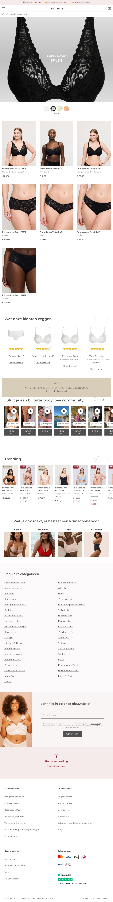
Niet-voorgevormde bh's (71, 604)
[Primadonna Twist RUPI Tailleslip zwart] (19, 270)
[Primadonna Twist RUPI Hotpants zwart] (19, 207)
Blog (60, 829)
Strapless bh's (65, 626)
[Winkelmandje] (109, 8)
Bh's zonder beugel (15, 626)
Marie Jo (9, 676)
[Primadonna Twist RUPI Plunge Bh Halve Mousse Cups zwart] (19, 143)
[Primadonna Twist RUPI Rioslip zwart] (94, 207)
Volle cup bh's (65, 599)
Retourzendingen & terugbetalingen (21, 829)
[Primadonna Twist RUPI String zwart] (57, 207)
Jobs (6, 872)
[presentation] (97, 319)
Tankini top (64, 654)
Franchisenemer (12, 879)
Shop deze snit (16, 362)
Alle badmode (12, 648)
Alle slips (9, 593)
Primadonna (11, 665)
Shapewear (10, 599)
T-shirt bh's (64, 610)
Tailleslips (63, 637)
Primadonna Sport (68, 670)
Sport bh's (10, 632)
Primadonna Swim (14, 670)
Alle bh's (62, 588)
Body (61, 593)
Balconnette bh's (13, 615)
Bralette (8, 610)
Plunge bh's (64, 621)
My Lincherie (10, 859)
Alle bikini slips (12, 659)
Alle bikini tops (66, 648)
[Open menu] (4, 8)
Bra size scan (64, 816)
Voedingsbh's (65, 632)
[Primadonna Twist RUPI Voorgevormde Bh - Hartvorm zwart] (94, 143)
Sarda (7, 681)
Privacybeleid (95, 724)
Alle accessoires (12, 654)
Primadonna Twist (68, 665)
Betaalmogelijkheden (14, 816)
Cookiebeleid (24, 898)
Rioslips (8, 637)
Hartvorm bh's (12, 621)
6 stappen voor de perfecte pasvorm (75, 823)
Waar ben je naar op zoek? (17, 14)
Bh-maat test (64, 810)
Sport (61, 659)
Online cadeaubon (14, 582)
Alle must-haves (13, 588)
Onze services (65, 788)
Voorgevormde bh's (15, 604)
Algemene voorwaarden (43, 898)
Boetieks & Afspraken (14, 865)
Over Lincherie (11, 851)
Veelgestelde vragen (14, 796)
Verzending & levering (14, 823)
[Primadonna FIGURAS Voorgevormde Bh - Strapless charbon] (63, 475)
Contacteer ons (11, 836)
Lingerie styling (65, 796)
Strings (62, 643)
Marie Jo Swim (66, 676)
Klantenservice (11, 788)
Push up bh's (65, 615)
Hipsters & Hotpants (15, 643)
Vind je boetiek (65, 803)
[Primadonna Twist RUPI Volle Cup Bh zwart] (57, 143)
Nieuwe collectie (67, 582)
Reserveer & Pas (12, 810)
